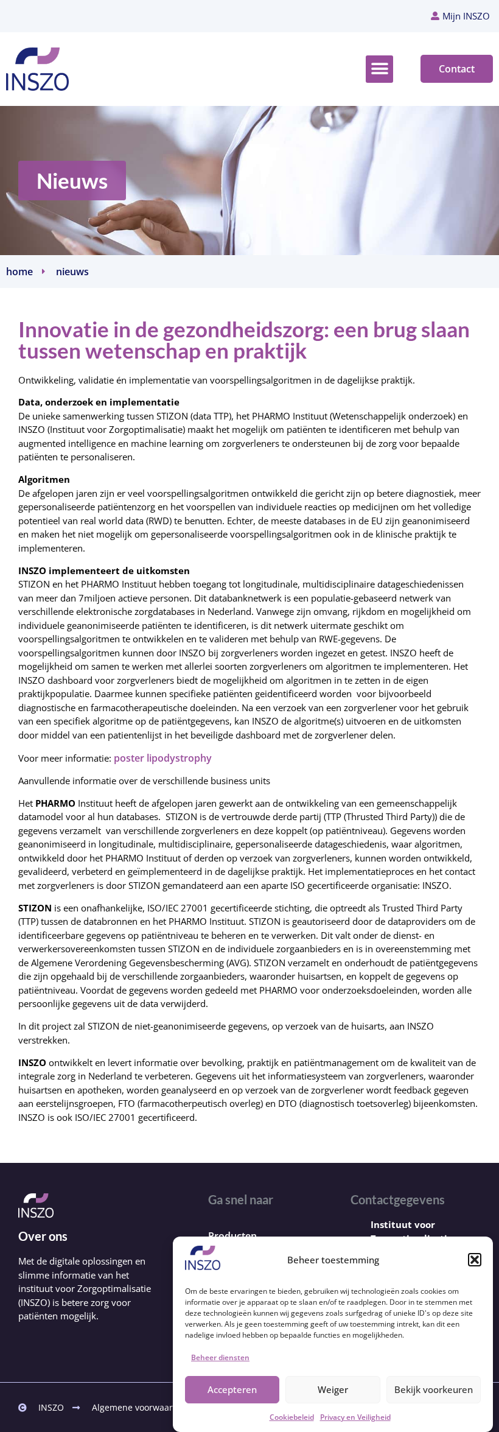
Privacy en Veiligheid (355, 1417)
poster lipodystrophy (163, 758)
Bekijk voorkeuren (433, 1389)
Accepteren (232, 1389)
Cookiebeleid (292, 1417)
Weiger (333, 1389)
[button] (475, 1260)
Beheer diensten (220, 1357)
